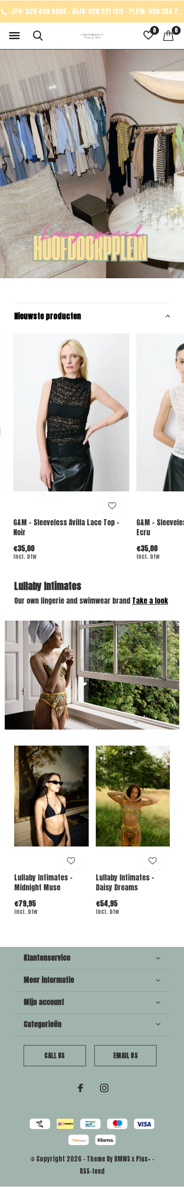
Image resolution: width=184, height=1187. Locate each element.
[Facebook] (80, 1088)
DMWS (122, 1158)
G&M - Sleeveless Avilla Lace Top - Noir (66, 527)
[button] (14, 36)
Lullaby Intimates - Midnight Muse (43, 882)
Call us (54, 1055)
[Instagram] (104, 1088)
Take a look (150, 600)
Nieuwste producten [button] (47, 316)
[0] (168, 35)
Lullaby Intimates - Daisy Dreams (125, 882)
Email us (125, 1055)
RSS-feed (92, 1171)
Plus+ (143, 1158)
